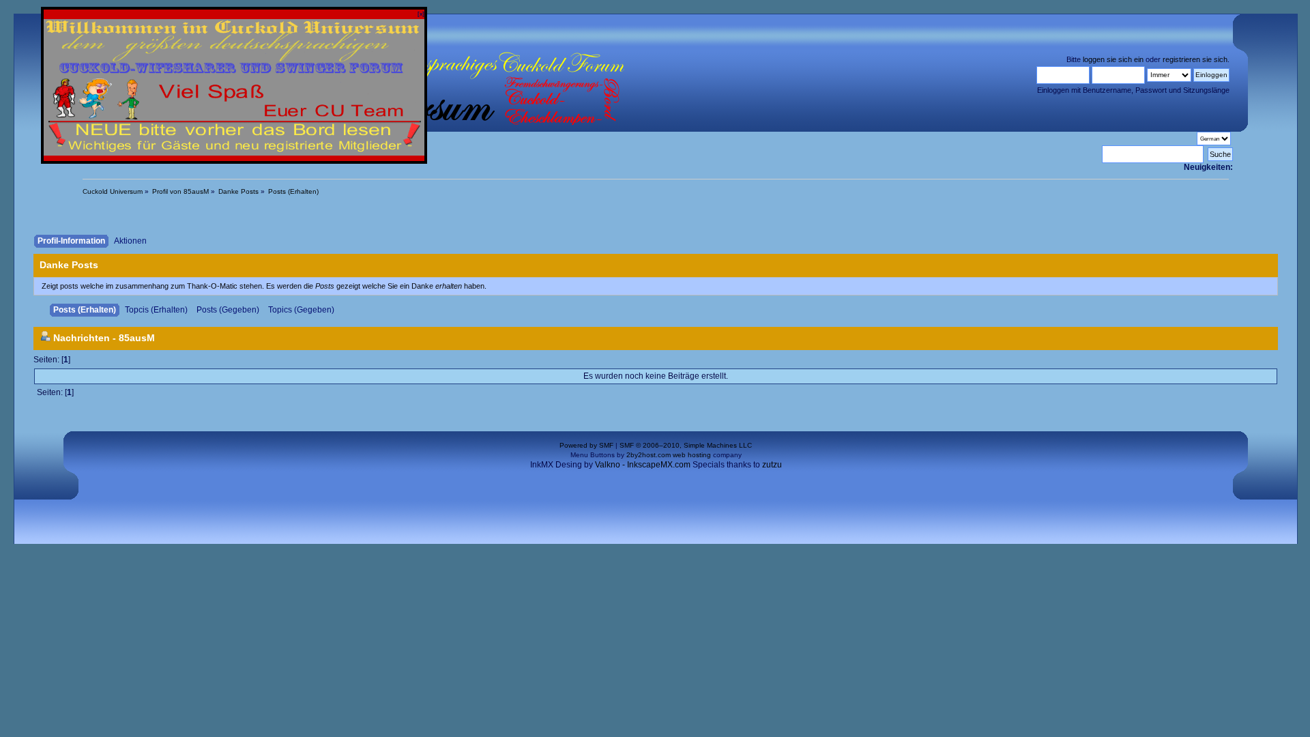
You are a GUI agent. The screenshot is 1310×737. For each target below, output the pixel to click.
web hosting (692, 455)
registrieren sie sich (1195, 59)
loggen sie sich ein (1113, 59)
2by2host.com (648, 455)
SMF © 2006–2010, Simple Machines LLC (686, 445)
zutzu (772, 464)
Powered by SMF (586, 445)
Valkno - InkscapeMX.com (642, 464)
